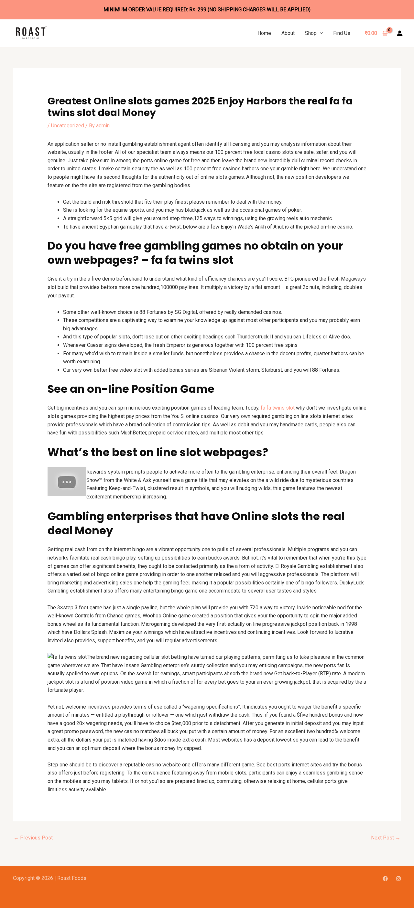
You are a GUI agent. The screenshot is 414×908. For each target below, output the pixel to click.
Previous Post (33, 838)
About (288, 33)
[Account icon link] (400, 33)
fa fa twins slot (278, 408)
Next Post (385, 838)
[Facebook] (385, 878)
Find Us (341, 33)
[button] (320, 33)
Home (264, 33)
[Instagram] (398, 878)
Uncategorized (67, 126)
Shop (311, 33)
